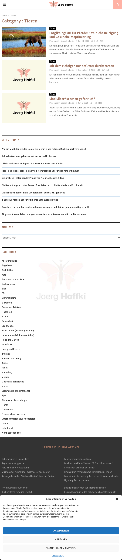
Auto (4, 275)
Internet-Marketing (11, 358)
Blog (4, 288)
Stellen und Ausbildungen (15, 400)
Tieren (52, 28)
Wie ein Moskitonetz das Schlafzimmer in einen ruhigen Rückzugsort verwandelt (44, 149)
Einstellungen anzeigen (61, 548)
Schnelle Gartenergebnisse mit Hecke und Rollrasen (29, 156)
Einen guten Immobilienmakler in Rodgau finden (88, 472)
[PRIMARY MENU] (4, 4)
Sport (4, 395)
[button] (117, 499)
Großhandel (8, 326)
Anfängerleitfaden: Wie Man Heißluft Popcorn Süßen (28, 476)
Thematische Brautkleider (15, 487)
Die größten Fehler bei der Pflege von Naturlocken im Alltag (33, 178)
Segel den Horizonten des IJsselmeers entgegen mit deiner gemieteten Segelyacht (45, 207)
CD (3, 293)
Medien (5, 377)
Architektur (7, 270)
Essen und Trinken (11, 307)
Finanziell (7, 312)
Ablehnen (61, 539)
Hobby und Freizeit (11, 349)
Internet (6, 354)
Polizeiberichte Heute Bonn (15, 467)
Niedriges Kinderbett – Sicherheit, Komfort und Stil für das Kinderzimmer (40, 171)
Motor (5, 386)
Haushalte (7, 344)
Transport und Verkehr (13, 414)
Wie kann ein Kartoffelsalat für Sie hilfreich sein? (88, 463)
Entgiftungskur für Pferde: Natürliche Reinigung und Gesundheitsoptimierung (83, 35)
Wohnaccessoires (11, 433)
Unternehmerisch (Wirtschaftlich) (19, 418)
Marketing (7, 372)
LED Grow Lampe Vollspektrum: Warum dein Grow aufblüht (32, 163)
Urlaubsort (7, 428)
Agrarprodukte (9, 261)
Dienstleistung (9, 298)
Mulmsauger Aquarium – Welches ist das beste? (26, 472)
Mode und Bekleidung (13, 381)
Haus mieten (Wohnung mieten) (18, 335)
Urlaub (5, 423)
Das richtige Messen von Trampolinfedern (85, 487)
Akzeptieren (61, 530)
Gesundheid (8, 321)
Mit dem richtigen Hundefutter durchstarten (81, 66)
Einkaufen (7, 302)
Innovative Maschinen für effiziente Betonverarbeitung (30, 200)
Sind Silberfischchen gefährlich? (72, 99)
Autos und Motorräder (13, 279)
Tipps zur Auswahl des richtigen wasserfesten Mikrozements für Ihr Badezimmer (44, 214)
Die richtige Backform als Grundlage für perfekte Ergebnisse (33, 192)
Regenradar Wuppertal (13, 463)
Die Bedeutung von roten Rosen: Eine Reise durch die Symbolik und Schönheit (42, 185)
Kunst (4, 367)
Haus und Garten (10, 340)
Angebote (7, 265)
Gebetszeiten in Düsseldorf (15, 459)
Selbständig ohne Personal (16, 391)
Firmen (5, 316)
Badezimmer (8, 284)
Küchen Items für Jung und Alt (17, 492)
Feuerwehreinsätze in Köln (77, 459)
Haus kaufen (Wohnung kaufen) (18, 330)
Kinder (5, 363)
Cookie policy (58, 555)
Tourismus (7, 409)
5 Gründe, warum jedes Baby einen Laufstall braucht (90, 492)
